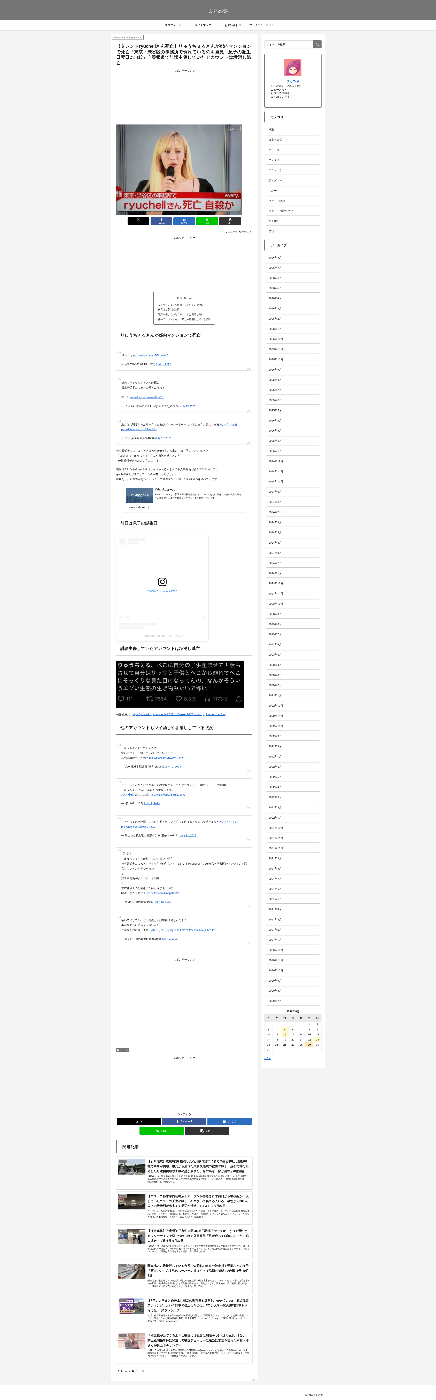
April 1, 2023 (163, 362)
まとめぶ (293, 81)
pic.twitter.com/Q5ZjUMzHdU (199, 916)
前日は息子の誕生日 (169, 309)
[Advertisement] (184, 97)
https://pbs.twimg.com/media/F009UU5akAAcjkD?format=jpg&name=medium (179, 709)
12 (284, 1034)
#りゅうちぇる (228, 419)
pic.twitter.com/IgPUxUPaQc (138, 816)
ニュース (124, 1036)
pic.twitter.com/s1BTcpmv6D (151, 354)
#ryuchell (175, 916)
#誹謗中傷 (127, 786)
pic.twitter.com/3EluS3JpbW (168, 786)
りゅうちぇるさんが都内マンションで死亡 (180, 304)
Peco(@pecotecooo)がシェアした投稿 (162, 630)
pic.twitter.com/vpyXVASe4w (166, 751)
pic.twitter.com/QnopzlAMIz (162, 881)
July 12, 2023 (188, 402)
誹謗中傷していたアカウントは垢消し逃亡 (180, 314)
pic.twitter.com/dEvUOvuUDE (139, 424)
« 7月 (267, 1058)
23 (317, 1039)
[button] (230, 221)
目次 (179, 297)
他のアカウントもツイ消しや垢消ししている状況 (184, 319)
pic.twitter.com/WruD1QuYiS (147, 394)
